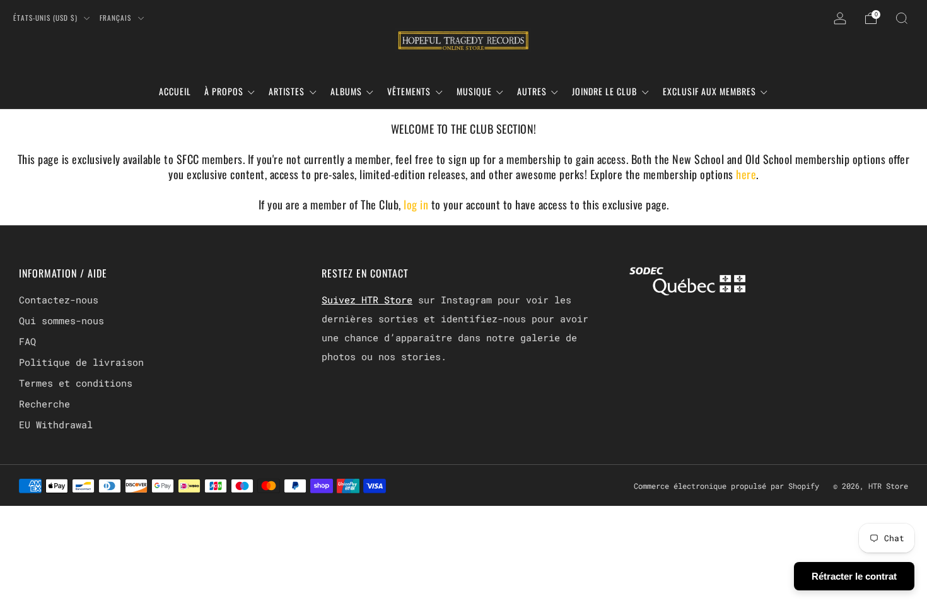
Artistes (287, 91)
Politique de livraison (81, 362)
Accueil (175, 91)
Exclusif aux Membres (709, 91)
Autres (532, 91)
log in (417, 204)
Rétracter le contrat (854, 576)
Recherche (44, 403)
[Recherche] (901, 18)
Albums (346, 91)
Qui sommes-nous (61, 320)
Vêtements (409, 91)
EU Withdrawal (56, 424)
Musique (474, 91)
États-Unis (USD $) (46, 18)
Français (117, 18)
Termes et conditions (75, 383)
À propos (223, 91)
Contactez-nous (58, 299)
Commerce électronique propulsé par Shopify (726, 486)
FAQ (27, 341)
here (746, 174)
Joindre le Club (604, 91)
